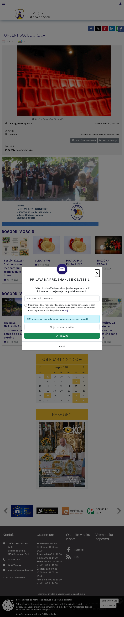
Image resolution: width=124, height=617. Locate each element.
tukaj (65, 310)
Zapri (62, 346)
